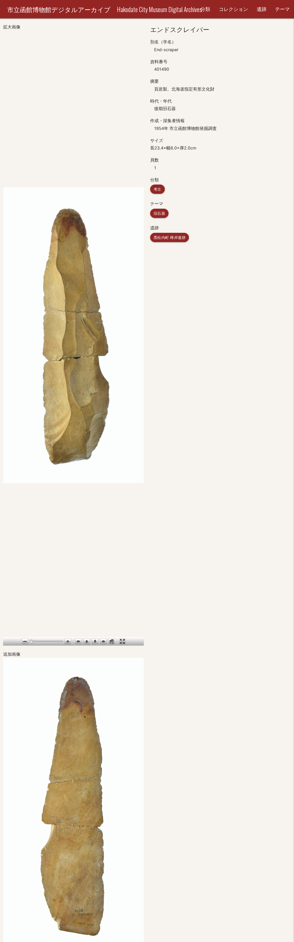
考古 (157, 189)
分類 (205, 9)
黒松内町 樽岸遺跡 (170, 237)
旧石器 (159, 213)
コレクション (233, 9)
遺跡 (261, 9)
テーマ (282, 9)
